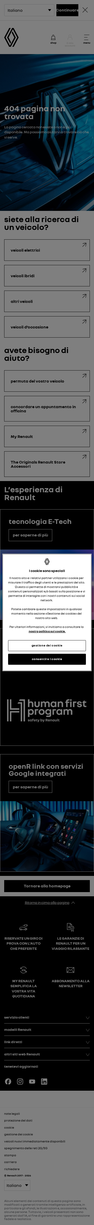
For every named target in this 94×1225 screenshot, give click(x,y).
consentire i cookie (47, 659)
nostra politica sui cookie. (47, 631)
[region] (47, 612)
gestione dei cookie (47, 645)
